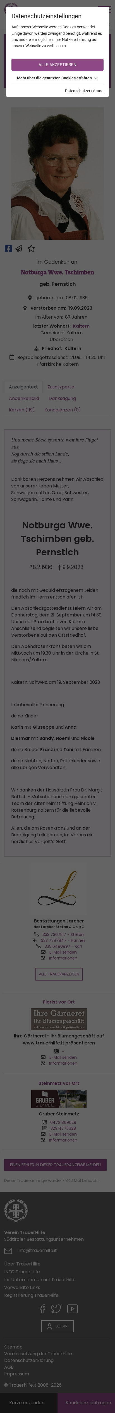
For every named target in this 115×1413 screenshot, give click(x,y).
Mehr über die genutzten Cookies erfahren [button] (54, 78)
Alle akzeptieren (57, 64)
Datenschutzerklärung (84, 91)
